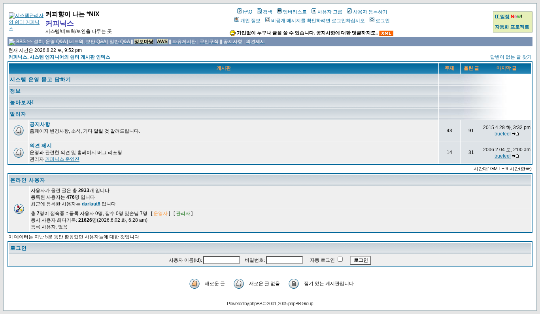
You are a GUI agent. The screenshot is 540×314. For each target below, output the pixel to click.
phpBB (255, 303)
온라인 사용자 (27, 180)
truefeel (503, 134)
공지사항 (40, 124)
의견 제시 (41, 145)
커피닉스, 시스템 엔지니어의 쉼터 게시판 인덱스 (59, 57)
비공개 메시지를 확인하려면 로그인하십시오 (318, 20)
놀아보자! (22, 102)
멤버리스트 (295, 12)
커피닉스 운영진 (62, 159)
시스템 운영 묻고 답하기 (40, 79)
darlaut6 (91, 204)
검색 (267, 12)
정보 (15, 91)
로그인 (383, 20)
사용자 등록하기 (370, 12)
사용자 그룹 (329, 12)
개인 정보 (250, 20)
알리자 (18, 114)
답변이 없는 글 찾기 (511, 57)
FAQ (247, 12)
